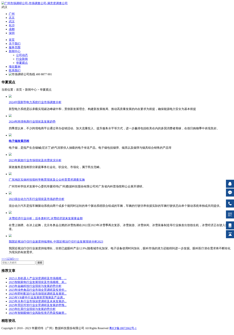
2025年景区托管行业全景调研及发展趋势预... (38, 305)
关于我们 (14, 43)
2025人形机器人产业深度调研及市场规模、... (38, 278)
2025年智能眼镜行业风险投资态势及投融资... (38, 312)
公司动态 (22, 55)
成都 (12, 29)
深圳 (12, 33)
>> (17, 258)
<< (3, 258)
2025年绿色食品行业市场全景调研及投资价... (38, 289)
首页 (12, 39)
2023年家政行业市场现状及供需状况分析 (35, 160)
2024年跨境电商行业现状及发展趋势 (32, 121)
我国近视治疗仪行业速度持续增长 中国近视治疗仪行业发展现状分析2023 (56, 241)
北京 (12, 17)
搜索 (39, 262)
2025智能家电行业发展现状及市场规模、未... (38, 282)
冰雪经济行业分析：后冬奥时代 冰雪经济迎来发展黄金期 (46, 218)
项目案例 (14, 66)
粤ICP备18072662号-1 (123, 328)
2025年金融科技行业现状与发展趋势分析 (35, 286)
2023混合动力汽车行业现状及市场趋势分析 (36, 199)
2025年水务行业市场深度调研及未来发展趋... (38, 301)
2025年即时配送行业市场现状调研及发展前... (38, 293)
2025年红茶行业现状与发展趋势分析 (32, 309)
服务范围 (14, 47)
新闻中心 (14, 51)
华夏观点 (22, 62)
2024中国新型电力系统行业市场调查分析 (35, 102)
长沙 (12, 25)
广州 (12, 13)
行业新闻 (22, 58)
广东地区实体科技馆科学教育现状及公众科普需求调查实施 (47, 179)
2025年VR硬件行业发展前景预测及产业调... (37, 297)
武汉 (12, 21)
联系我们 (14, 70)
